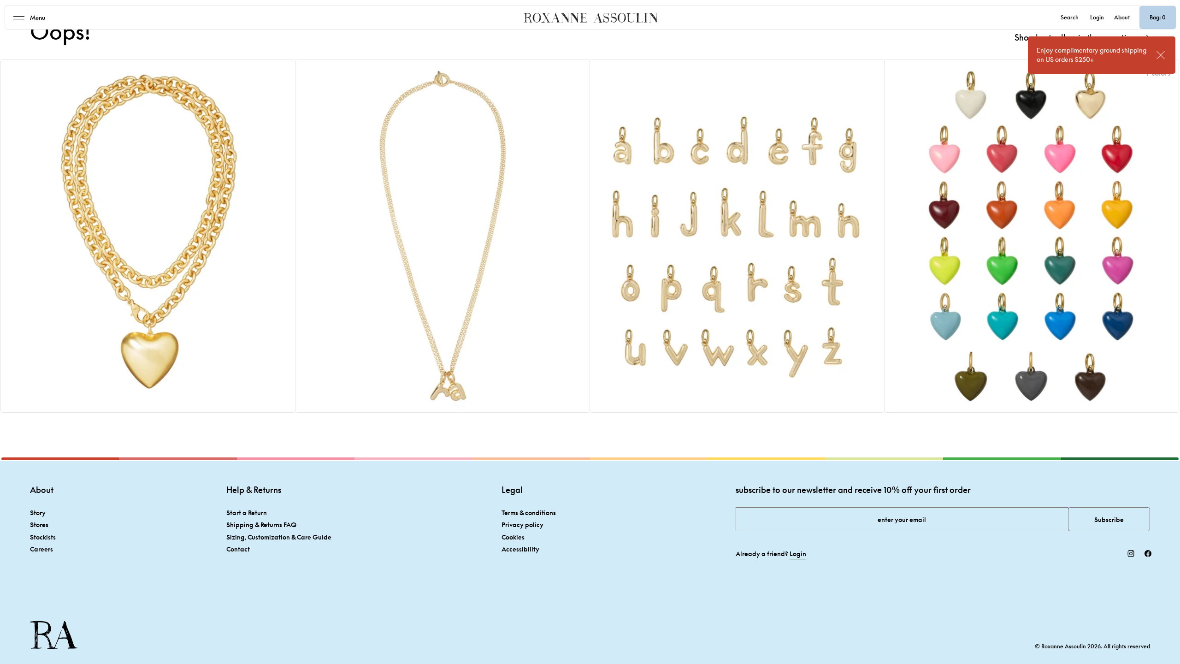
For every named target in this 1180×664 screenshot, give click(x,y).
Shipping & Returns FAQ (261, 524)
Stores (39, 524)
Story (38, 512)
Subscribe (1109, 519)
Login (1097, 17)
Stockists (43, 537)
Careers (41, 549)
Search (1070, 17)
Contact (238, 549)
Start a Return (246, 512)
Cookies (513, 537)
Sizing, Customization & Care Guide (278, 537)
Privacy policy (522, 524)
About (1122, 17)
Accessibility (520, 549)
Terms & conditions (529, 512)
